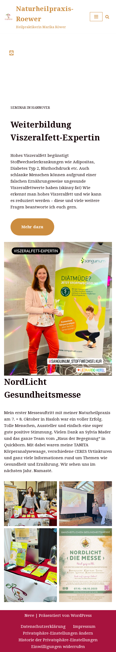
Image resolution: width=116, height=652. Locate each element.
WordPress (81, 615)
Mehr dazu (32, 226)
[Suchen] (107, 17)
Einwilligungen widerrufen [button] (58, 646)
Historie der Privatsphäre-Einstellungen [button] (58, 639)
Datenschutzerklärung (43, 626)
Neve (29, 615)
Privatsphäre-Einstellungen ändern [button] (58, 633)
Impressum (84, 626)
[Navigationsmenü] (96, 16)
